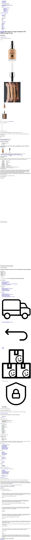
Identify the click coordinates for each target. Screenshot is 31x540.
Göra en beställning (4, 445)
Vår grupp (3, 461)
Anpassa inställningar (11, 486)
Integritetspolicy (2, 487)
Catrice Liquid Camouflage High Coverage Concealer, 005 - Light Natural (10, 154)
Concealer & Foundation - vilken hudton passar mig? (7, 175)
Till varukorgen (4, 2)
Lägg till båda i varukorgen (4, 156)
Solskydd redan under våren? (5, 281)
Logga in (3, 451)
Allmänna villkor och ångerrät (6, 471)
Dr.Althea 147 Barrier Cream (5, 290)
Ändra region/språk (6, 467)
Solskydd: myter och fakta (5, 282)
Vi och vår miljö (4, 457)
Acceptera (2, 486)
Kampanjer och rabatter (5, 448)
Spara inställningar (3, 538)
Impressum (3, 470)
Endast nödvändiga (6, 486)
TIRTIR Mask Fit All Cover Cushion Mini (7, 294)
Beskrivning (2, 157)
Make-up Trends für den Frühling (6, 284)
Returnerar (5, 8)
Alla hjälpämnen (6, 11)
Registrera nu (3, 15)
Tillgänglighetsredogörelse (5, 472)
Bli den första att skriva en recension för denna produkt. (17, 278)
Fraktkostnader (5, 9)
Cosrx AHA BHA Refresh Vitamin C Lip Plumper (8, 296)
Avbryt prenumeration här (5, 473)
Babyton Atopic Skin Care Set (6, 295)
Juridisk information (3, 176)
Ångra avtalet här (2, 477)
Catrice (2, 31)
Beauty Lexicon (4, 458)
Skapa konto (3, 18)
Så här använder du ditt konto (5, 444)
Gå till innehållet (4, 1)
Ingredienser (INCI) (3, 168)
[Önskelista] (2, 19)
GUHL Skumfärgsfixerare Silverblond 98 (7, 288)
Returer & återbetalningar (5, 447)
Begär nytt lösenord (4, 453)
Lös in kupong (4, 454)
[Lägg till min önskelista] (0, 136)
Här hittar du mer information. (4, 413)
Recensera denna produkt (4, 267)
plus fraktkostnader (10, 121)
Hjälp (2, 7)
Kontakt (5, 10)
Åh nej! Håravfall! (4, 283)
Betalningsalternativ (4, 446)
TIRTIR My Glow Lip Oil (5, 293)
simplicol (3, 287)
